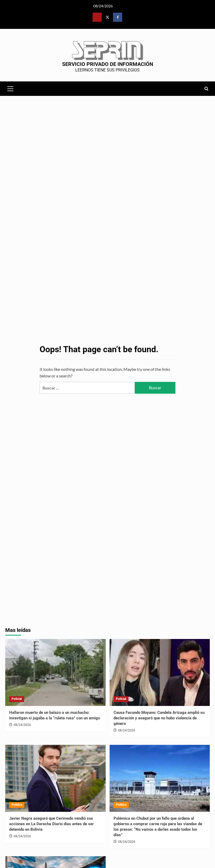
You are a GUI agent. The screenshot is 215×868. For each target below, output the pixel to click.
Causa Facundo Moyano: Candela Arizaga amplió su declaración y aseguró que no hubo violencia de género (159, 718)
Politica (17, 805)
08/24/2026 (22, 725)
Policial (17, 699)
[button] (10, 88)
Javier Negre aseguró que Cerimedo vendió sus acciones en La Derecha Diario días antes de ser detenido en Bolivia (51, 824)
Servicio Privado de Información (107, 64)
